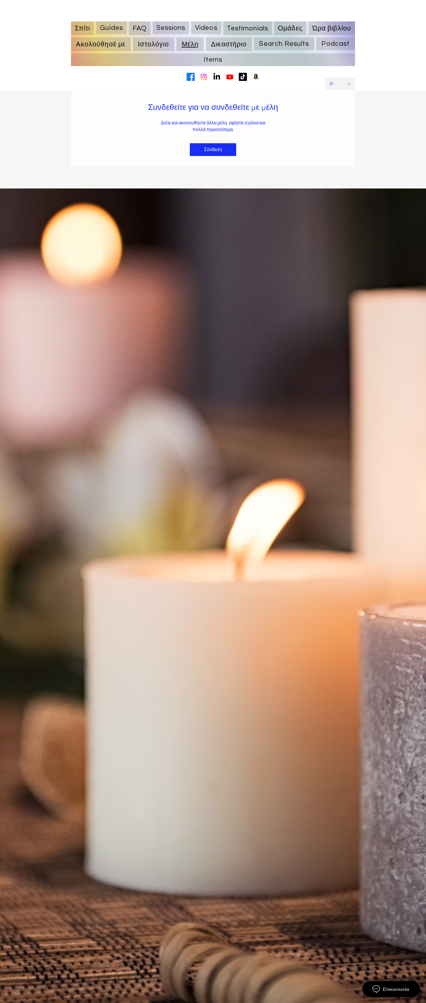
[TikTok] (243, 77)
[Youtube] (230, 77)
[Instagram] (204, 77)
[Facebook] (191, 77)
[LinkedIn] (217, 77)
